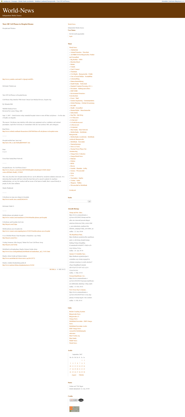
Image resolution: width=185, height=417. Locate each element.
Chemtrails (74, 72)
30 (84, 372)
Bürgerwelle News (75, 314)
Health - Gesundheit (77, 108)
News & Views (75, 146)
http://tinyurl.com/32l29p (10, 245)
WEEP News (73, 341)
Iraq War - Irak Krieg (77, 115)
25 (73, 372)
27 (77, 372)
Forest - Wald (75, 98)
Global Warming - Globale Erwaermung (82, 103)
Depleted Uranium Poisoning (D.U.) (81, 86)
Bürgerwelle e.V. (74, 316)
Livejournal (74, 127)
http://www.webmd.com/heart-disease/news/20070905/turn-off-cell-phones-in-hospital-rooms (30, 131)
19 (75, 369)
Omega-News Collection (78, 154)
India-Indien (74, 113)
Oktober (81, 375)
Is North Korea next (77, 122)
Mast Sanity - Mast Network (79, 130)
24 (70, 372)
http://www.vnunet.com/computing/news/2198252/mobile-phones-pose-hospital (26, 231)
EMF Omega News (75, 328)
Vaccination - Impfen (77, 178)
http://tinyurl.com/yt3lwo (10, 238)
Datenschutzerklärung (77, 81)
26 (75, 372)
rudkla (53, 269)
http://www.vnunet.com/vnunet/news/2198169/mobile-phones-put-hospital (25, 217)
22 (82, 369)
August (74, 375)
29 (82, 372)
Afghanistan (74, 50)
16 (84, 366)
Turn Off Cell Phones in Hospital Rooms (18, 24)
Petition (73, 161)
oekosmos (72, 333)
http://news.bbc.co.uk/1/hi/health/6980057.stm (16, 143)
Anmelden (165, 1)
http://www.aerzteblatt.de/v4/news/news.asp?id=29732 (19, 258)
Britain (73, 64)
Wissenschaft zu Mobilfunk (79, 185)
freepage (14, 1)
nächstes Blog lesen (175, 1)
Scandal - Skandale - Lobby (79, 168)
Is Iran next (74, 120)
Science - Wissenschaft (77, 171)
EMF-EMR (74, 91)
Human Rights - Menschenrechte (80, 110)
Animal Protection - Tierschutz (80, 52)
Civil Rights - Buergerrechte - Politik (81, 74)
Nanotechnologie (76, 144)
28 (79, 372)
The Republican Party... (76, 234)
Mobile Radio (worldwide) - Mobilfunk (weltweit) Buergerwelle (36, 1)
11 (73, 366)
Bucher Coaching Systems (77, 311)
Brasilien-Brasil (75, 62)
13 (77, 366)
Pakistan (73, 159)
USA (72, 175)
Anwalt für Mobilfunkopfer (77, 331)
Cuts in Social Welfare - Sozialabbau (81, 76)
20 (77, 369)
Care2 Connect (75, 69)
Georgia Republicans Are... (77, 276)
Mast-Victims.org (74, 336)
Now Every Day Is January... (78, 290)
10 (70, 366)
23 (84, 369)
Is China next (75, 117)
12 (75, 366)
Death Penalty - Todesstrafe (79, 84)
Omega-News (73, 319)
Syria (72, 173)
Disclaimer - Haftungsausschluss (80, 88)
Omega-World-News (77, 156)
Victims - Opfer (75, 180)
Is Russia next (75, 125)
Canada (73, 67)
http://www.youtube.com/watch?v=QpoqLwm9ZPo (18, 79)
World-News (18, 10)
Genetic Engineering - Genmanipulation (82, 100)
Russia (73, 166)
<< (183, 1)
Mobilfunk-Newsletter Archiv (78, 326)
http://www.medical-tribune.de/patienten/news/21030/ (18, 265)
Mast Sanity (73, 338)
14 (79, 366)
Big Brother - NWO (76, 59)
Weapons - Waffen (76, 183)
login (70, 36)
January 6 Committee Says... (77, 254)
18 (73, 369)
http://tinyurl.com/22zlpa (10, 224)
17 (70, 369)
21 (79, 369)
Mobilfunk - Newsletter (78, 142)
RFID (72, 163)
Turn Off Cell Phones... (64, 1)
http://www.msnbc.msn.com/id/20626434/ (15, 199)
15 (82, 366)
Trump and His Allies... (76, 212)
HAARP (73, 105)
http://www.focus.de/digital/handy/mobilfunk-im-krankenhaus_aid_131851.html (26, 251)
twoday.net (7, 1)
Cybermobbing (75, 79)
